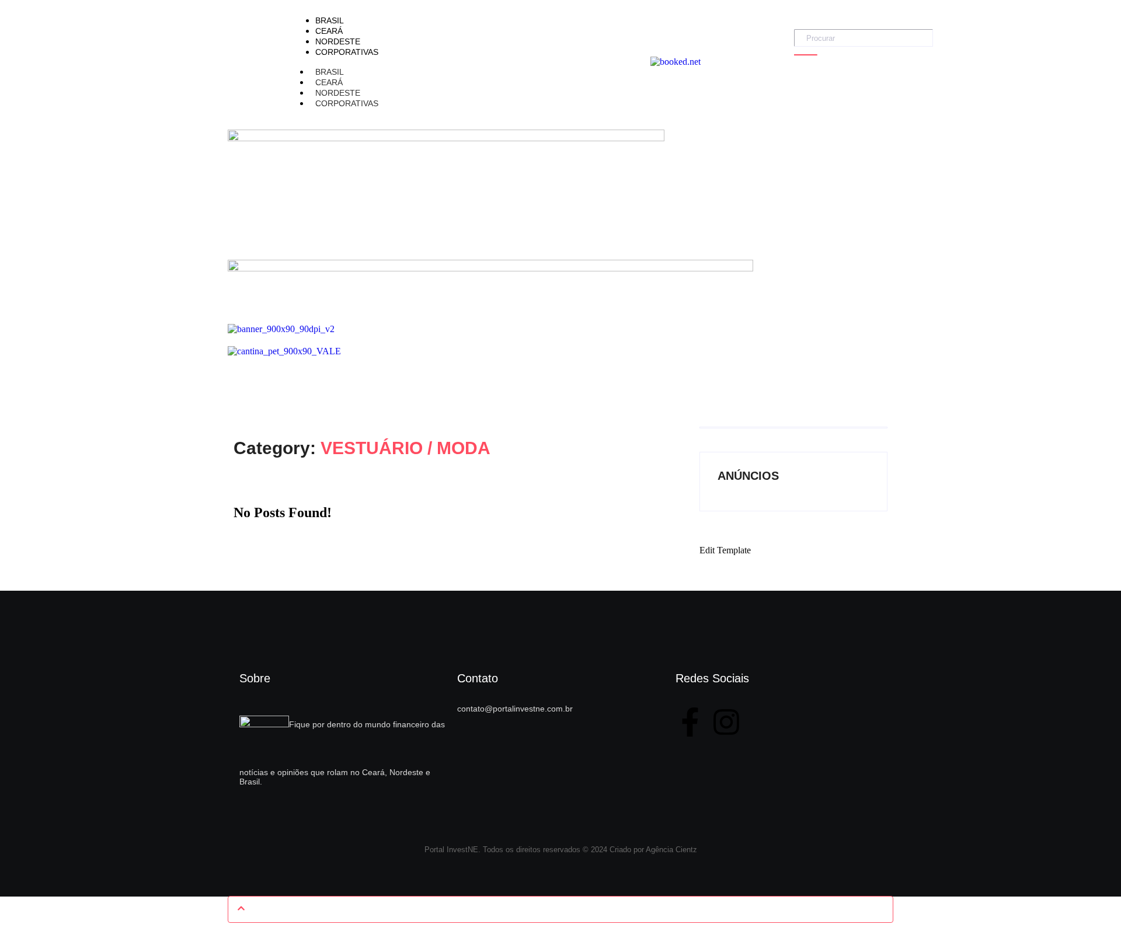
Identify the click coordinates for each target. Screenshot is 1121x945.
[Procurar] (805, 54)
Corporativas (346, 103)
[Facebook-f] (690, 722)
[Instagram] (726, 722)
